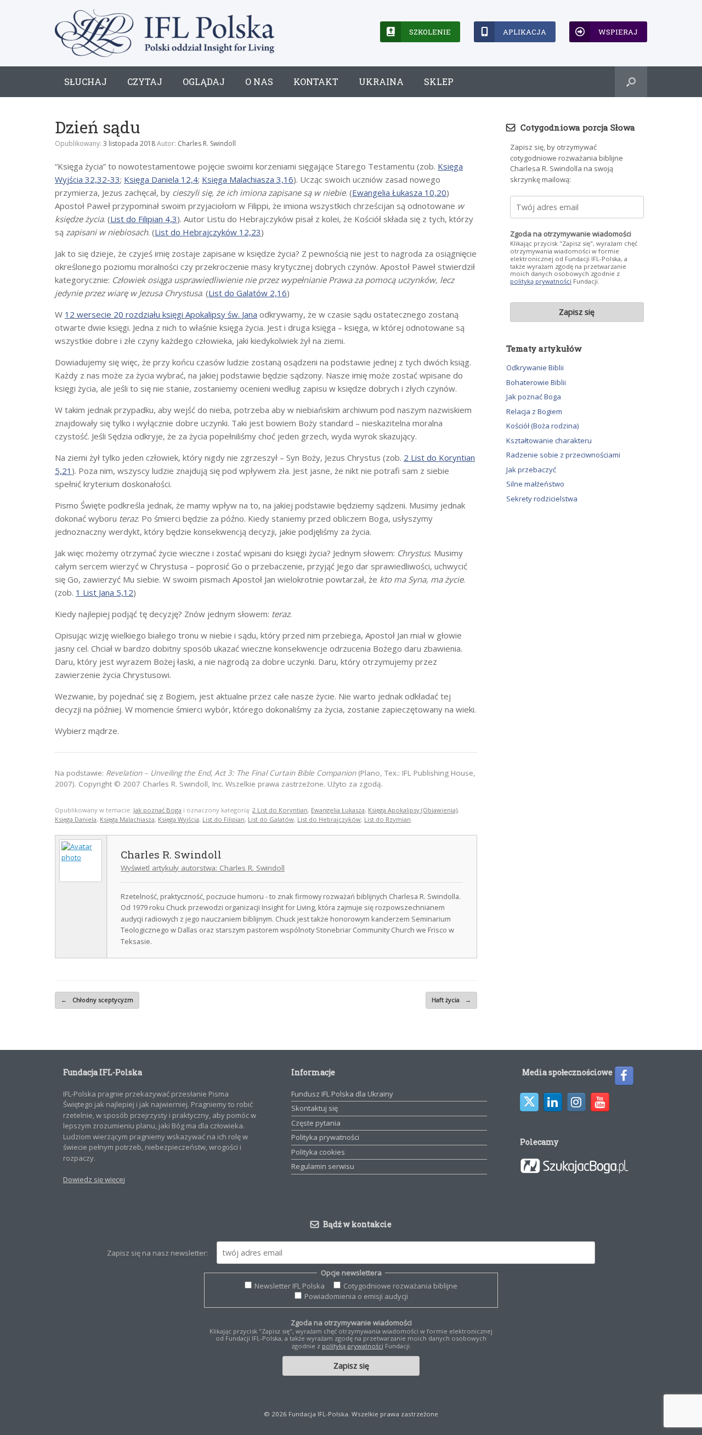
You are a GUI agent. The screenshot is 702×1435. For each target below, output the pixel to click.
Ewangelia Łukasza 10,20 (399, 192)
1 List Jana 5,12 (104, 592)
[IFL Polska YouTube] (600, 1102)
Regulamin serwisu (322, 1166)
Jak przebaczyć (531, 469)
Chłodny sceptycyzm (97, 1000)
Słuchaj (85, 81)
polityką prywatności (540, 281)
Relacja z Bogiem (534, 411)
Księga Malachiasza (127, 819)
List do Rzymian (387, 819)
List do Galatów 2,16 (247, 292)
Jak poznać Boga (157, 810)
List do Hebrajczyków (329, 819)
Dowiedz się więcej (94, 1179)
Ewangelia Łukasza (338, 810)
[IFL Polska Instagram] (576, 1102)
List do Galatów (271, 819)
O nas (259, 81)
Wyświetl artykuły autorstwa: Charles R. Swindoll (203, 868)
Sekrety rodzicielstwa (542, 499)
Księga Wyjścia (178, 819)
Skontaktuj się (314, 1108)
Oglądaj (204, 81)
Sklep (439, 81)
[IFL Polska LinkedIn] (553, 1102)
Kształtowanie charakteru (549, 440)
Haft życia (451, 1000)
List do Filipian (223, 819)
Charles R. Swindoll (207, 143)
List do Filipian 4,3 (143, 218)
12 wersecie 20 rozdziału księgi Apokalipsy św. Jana (161, 314)
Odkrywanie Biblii (535, 367)
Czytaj (144, 81)
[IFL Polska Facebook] (624, 1075)
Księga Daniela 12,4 (161, 179)
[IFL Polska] (164, 33)
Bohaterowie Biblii (536, 382)
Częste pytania (316, 1123)
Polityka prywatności (325, 1137)
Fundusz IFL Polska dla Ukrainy (342, 1094)
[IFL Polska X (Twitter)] (529, 1102)
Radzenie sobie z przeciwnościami (563, 455)
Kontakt (315, 81)
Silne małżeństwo (535, 484)
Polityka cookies (318, 1152)
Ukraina (381, 81)
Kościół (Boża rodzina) (542, 426)
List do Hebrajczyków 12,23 (208, 232)
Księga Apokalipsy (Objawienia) (412, 810)
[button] (631, 81)
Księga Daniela (76, 819)
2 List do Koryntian (280, 810)
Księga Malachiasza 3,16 (247, 179)
